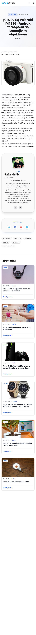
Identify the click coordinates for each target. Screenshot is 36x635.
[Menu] (33, 3)
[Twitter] (20, 207)
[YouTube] (21, 227)
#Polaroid (6, 238)
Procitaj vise (7, 297)
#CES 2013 (17, 238)
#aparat (5, 242)
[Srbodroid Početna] (8, 3)
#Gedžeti (18, 38)
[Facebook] (15, 227)
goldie (5, 267)
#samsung (16, 242)
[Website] (15, 207)
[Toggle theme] (29, 3)
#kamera (28, 238)
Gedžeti (13, 52)
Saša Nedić (13, 14)
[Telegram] (27, 227)
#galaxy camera (8, 246)
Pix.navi (6, 383)
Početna (4, 52)
